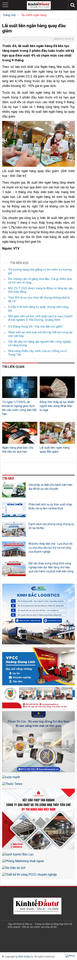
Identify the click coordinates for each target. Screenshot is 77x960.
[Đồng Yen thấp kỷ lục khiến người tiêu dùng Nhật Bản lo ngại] (57, 387)
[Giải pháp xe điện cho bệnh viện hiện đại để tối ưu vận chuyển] (14, 490)
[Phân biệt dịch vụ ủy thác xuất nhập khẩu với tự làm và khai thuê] (14, 510)
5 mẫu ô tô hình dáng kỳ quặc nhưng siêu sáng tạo (38, 308)
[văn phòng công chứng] (38, 679)
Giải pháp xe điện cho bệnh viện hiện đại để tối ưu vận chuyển (50, 486)
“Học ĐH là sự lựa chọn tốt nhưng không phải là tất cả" (39, 299)
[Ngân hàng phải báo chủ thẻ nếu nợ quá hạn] (19, 432)
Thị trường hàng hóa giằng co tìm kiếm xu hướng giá (39, 271)
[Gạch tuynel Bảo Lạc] (38, 855)
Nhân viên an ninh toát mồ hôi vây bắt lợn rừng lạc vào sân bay (40, 334)
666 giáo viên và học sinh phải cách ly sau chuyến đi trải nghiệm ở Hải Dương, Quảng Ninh (40, 317)
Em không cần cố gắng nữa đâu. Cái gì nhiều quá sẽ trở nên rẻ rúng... (40, 280)
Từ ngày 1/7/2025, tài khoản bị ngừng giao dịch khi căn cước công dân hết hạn (19, 408)
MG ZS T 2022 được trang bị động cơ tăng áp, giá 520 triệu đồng (40, 289)
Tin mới (8, 478)
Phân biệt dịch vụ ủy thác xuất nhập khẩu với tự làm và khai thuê (50, 506)
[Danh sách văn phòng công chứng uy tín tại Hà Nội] (14, 530)
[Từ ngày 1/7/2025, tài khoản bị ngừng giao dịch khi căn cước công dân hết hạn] (19, 387)
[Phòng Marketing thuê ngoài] (38, 862)
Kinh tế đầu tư (25, 956)
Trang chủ (9, 15)
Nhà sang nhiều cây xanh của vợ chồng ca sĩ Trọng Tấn (37, 352)
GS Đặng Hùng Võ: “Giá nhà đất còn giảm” (35, 326)
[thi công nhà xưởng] (38, 821)
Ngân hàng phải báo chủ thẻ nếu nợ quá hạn (17, 449)
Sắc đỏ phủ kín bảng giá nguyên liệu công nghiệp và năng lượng (39, 343)
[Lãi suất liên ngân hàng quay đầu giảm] (57, 432)
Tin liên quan (13, 367)
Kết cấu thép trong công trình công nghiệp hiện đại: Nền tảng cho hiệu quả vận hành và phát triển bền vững (51, 567)
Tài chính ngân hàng (34, 15)
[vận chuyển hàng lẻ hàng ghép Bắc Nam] (38, 616)
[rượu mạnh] (38, 778)
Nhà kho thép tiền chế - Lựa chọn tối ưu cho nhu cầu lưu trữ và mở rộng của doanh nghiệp (50, 547)
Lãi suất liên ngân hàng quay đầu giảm (54, 449)
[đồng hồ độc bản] (38, 743)
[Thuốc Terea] (38, 785)
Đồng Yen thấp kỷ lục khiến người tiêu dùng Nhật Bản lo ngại (57, 406)
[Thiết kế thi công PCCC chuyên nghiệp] (38, 876)
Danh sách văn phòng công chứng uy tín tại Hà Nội (51, 526)
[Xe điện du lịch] (38, 869)
